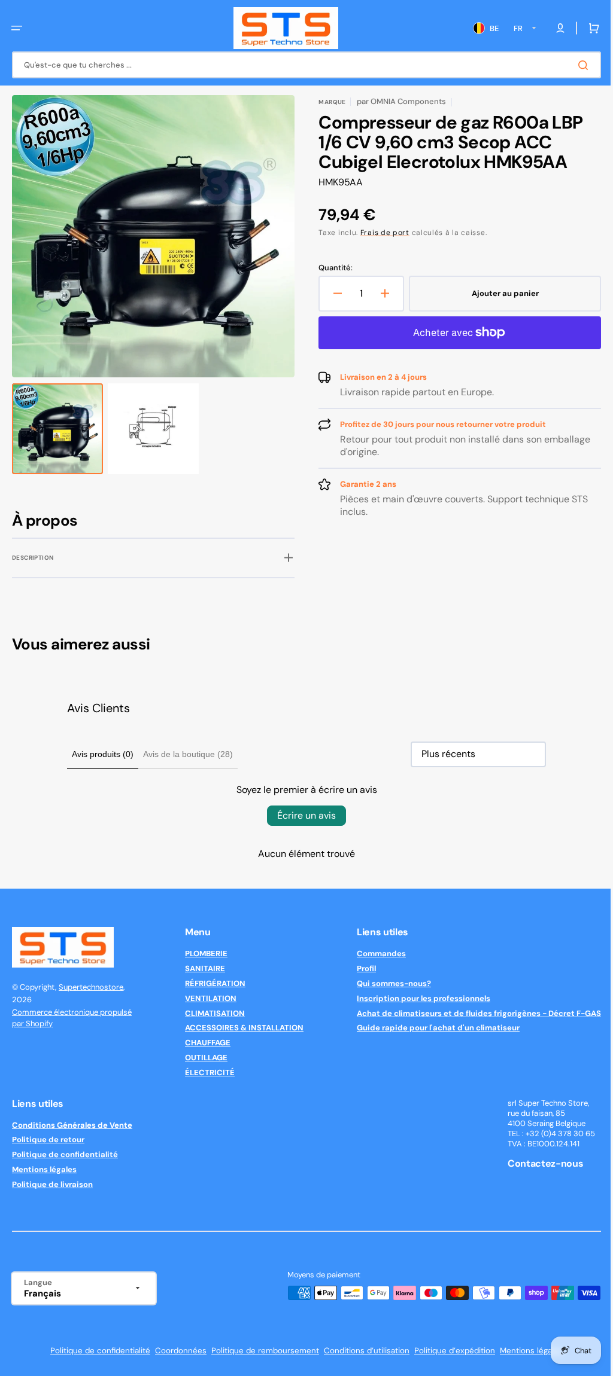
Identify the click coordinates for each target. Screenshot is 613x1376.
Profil (357, 968)
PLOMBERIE (202, 954)
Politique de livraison (52, 1184)
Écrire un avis (302, 815)
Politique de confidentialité (65, 1154)
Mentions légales (44, 1169)
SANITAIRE (201, 968)
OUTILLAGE (202, 1057)
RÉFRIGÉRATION (211, 983)
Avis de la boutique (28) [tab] (184, 754)
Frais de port (380, 232)
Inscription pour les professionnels (414, 998)
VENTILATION (206, 998)
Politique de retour (48, 1139)
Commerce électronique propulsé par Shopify (72, 1018)
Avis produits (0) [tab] (98, 754)
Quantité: (331, 268)
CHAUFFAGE (203, 1043)
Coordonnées (176, 1351)
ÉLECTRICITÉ (205, 1072)
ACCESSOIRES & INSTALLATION (240, 1028)
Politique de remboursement (261, 1351)
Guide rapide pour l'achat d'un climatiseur (429, 1028)
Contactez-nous (537, 1163)
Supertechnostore (91, 987)
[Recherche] (576, 65)
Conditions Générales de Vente (72, 1125)
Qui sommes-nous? (385, 983)
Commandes (372, 954)
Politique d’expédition (450, 1351)
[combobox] (302, 64)
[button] (17, 28)
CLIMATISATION (211, 1013)
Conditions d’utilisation (362, 1351)
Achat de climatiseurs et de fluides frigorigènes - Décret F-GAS (470, 1013)
